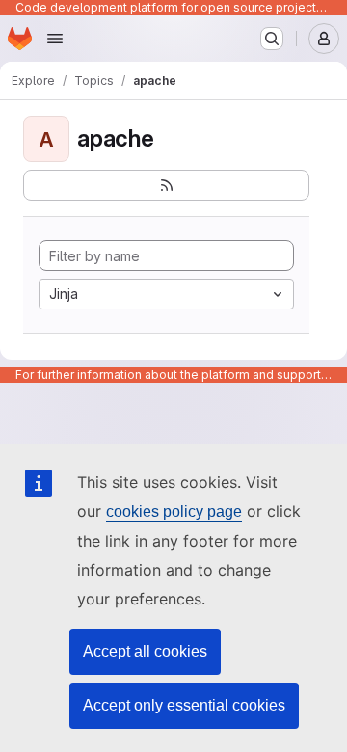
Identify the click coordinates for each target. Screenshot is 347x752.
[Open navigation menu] (55, 38)
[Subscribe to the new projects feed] (166, 185)
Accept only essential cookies (184, 705)
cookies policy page (174, 511)
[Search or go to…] (271, 38)
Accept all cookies (145, 651)
